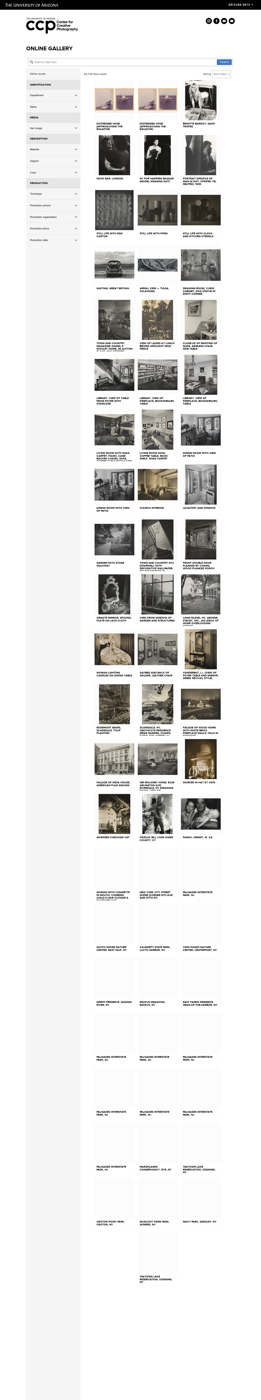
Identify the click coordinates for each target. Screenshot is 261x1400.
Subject (34, 161)
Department (37, 95)
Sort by (207, 74)
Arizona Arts (239, 4)
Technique (36, 193)
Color (33, 172)
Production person (40, 205)
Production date (39, 240)
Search (224, 62)
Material (34, 149)
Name (33, 107)
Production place (39, 228)
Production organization (43, 217)
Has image (36, 128)
